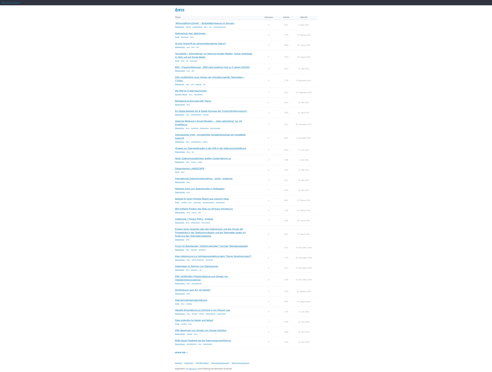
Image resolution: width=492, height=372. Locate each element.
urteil (188, 47)
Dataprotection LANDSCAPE (189, 168)
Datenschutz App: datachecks (190, 33)
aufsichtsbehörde (197, 27)
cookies (200, 162)
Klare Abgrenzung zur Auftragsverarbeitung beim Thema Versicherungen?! (213, 256)
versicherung (209, 259)
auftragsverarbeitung (198, 259)
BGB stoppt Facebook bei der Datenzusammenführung (203, 340)
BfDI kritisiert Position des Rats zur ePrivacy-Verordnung (204, 208)
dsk (187, 60)
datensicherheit (198, 94)
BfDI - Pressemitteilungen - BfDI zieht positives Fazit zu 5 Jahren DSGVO (212, 67)
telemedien (198, 84)
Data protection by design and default (194, 320)
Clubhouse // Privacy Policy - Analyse (194, 218)
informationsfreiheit (208, 202)
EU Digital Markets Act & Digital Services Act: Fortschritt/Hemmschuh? (211, 111)
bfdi (193, 70)
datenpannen (185, 37)
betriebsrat (194, 249)
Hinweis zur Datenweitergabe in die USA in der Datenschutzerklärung (210, 148)
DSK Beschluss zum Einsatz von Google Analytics (200, 330)
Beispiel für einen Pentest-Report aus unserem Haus (202, 198)
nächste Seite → (181, 352)
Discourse (193, 369)
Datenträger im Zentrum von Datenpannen (196, 266)
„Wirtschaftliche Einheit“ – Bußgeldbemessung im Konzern (204, 23)
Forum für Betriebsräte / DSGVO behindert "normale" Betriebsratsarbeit (211, 246)
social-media (193, 60)
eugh (210, 27)
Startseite (178, 363)
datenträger (194, 270)
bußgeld (188, 27)
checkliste (184, 202)
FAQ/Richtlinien (202, 363)
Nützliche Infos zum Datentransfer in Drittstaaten (200, 188)
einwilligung (194, 128)
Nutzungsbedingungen (220, 363)
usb (200, 270)
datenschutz (202, 249)
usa (193, 152)
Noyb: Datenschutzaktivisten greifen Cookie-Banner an (203, 158)
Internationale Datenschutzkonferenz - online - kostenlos (204, 178)
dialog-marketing (215, 128)
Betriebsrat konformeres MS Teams (193, 100)
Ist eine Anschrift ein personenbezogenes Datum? (200, 43)
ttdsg (192, 84)
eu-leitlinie (206, 114)
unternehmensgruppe (219, 27)
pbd (197, 47)
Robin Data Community (10, 3)
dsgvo (205, 27)
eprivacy (193, 162)
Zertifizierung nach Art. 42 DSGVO (192, 289)
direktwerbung (204, 128)
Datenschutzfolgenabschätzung (191, 300)
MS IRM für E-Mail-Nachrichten (191, 90)
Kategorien (188, 363)
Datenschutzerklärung (240, 363)
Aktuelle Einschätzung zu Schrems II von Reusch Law (202, 310)
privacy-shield (205, 222)
